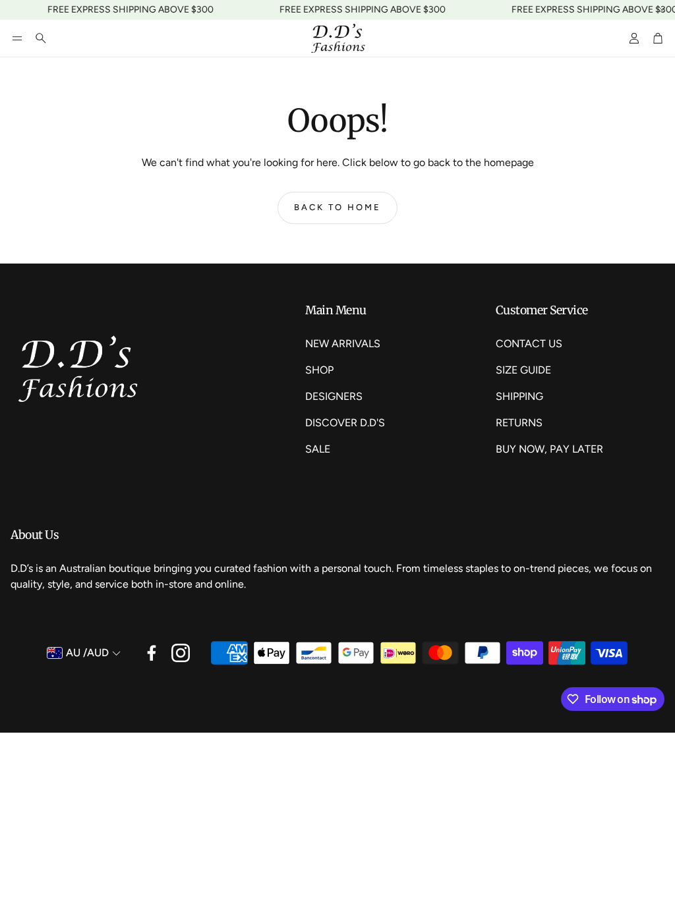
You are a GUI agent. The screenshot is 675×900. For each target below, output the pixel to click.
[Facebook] (151, 653)
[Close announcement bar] (662, 10)
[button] (17, 38)
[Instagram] (180, 653)
